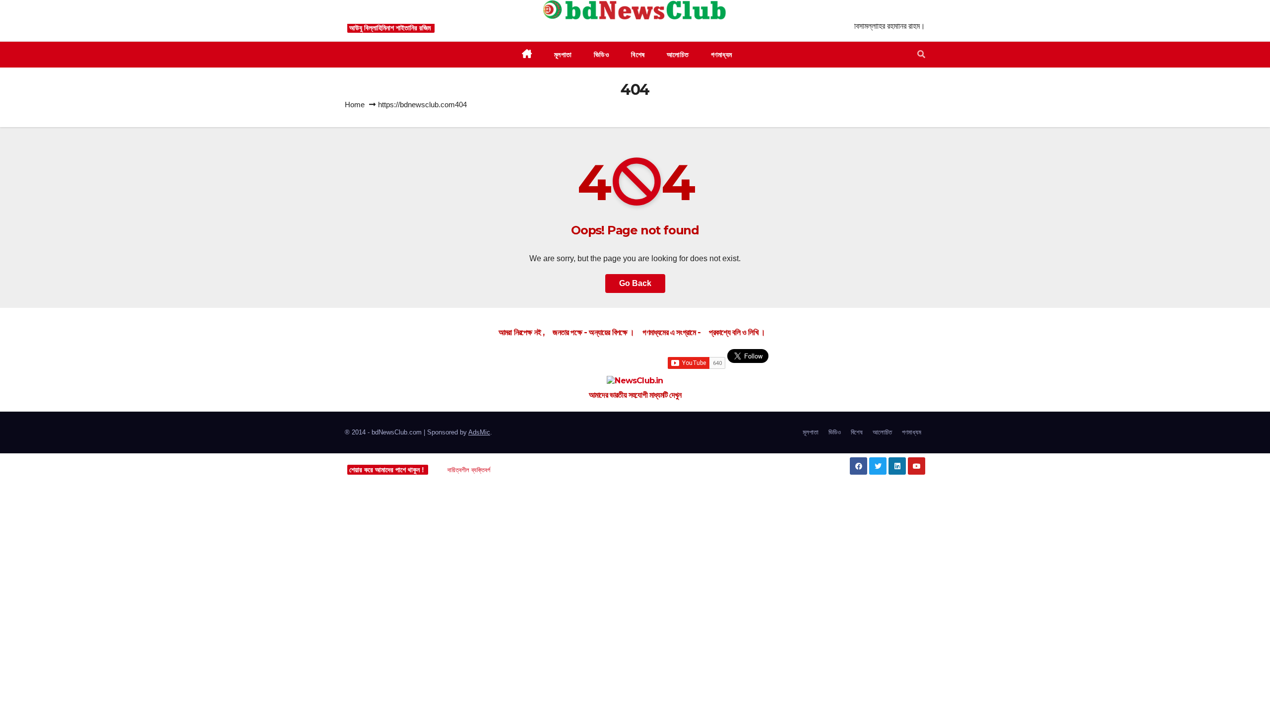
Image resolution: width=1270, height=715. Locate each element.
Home (355, 104)
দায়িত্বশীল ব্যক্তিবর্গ (468, 470)
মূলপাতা (811, 432)
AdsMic (479, 432)
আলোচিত (882, 432)
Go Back (635, 283)
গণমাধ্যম (911, 432)
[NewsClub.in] (635, 381)
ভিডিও (834, 432)
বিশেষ (857, 432)
